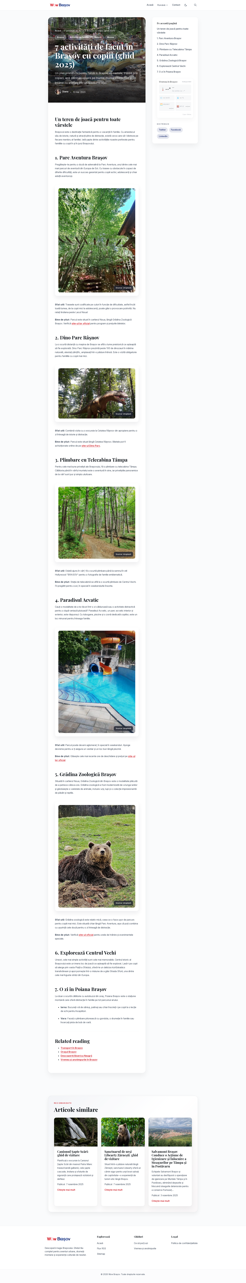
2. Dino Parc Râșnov (167, 44)
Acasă (150, 5)
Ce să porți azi (141, 1243)
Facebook (176, 130)
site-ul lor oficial (81, 323)
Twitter (162, 130)
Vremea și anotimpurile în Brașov (79, 1059)
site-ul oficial (86, 934)
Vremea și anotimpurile (145, 1248)
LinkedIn (163, 136)
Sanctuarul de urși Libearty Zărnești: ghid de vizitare (121, 1155)
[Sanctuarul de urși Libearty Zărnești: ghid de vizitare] (123, 1132)
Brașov (60, 37)
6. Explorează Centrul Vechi (171, 66)
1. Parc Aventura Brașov (169, 38)
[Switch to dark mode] (185, 5)
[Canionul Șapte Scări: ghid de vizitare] (76, 1132)
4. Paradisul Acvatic (167, 55)
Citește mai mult (66, 1189)
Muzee (110, 37)
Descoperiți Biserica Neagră (76, 1055)
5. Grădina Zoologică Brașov (171, 60)
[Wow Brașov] (60, 5)
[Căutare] (195, 5)
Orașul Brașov (68, 1051)
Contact (176, 5)
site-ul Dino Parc (91, 445)
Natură (98, 37)
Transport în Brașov (72, 1047)
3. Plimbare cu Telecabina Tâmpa (174, 49)
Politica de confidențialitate (184, 1243)
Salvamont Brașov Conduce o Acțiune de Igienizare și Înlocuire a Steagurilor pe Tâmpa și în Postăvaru (169, 1159)
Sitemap (101, 1254)
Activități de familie (79, 37)
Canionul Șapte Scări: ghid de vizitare (73, 1153)
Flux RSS (101, 1248)
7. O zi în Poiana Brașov (169, 71)
